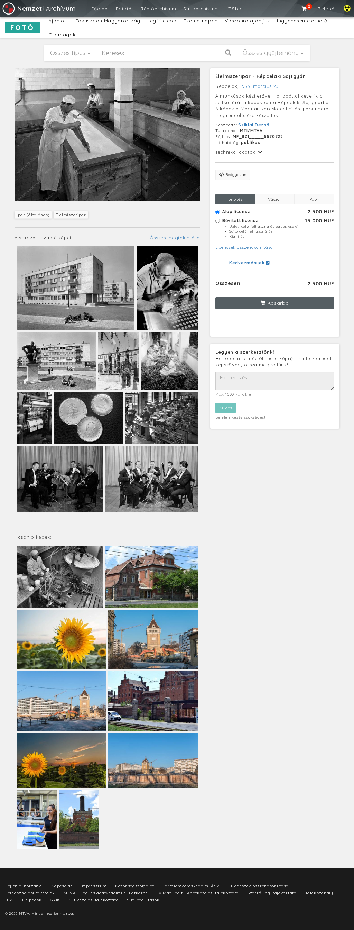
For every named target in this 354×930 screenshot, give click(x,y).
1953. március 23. (260, 86)
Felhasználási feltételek (30, 892)
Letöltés (235, 199)
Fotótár (124, 8)
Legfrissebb (162, 21)
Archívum (46, 8)
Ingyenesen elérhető (302, 21)
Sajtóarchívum (200, 8)
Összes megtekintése (175, 237)
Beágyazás (235, 174)
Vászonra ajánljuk (247, 21)
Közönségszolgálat (134, 885)
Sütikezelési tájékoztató (94, 899)
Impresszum (93, 885)
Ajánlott (58, 21)
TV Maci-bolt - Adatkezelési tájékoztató (197, 892)
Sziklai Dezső (253, 124)
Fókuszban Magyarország (107, 21)
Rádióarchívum (158, 8)
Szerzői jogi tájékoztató (271, 892)
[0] (304, 8)
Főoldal (100, 8)
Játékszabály (319, 892)
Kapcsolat (61, 885)
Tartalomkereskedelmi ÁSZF (193, 885)
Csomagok (62, 34)
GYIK (55, 899)
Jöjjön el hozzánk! (24, 885)
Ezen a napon (201, 21)
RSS (9, 899)
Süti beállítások (143, 899)
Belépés (327, 8)
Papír (314, 199)
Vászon (275, 199)
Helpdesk (32, 899)
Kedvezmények (247, 262)
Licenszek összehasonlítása (244, 247)
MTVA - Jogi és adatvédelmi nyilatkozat (106, 892)
